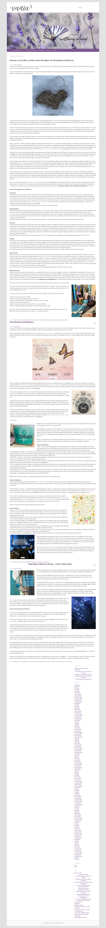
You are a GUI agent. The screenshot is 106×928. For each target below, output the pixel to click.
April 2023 (77, 741)
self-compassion (60, 320)
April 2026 (77, 691)
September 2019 (78, 804)
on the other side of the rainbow (50, 547)
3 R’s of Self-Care (78, 902)
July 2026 (77, 686)
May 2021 (77, 773)
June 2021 (77, 772)
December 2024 (78, 714)
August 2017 (77, 839)
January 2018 (78, 832)
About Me (49, 50)
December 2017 (78, 833)
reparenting (52, 320)
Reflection (29, 562)
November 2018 (78, 819)
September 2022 (78, 752)
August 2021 (77, 769)
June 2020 (77, 790)
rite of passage (39, 562)
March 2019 (77, 813)
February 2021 (78, 778)
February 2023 (78, 744)
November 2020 (78, 783)
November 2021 (78, 764)
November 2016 (78, 853)
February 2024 (78, 729)
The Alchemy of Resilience (22, 322)
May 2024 (77, 725)
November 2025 (78, 699)
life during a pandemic (54, 385)
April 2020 (77, 793)
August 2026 (77, 685)
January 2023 (78, 746)
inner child (39, 320)
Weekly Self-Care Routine (81, 917)
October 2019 (78, 802)
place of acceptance (49, 333)
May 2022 (77, 757)
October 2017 (78, 836)
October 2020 (78, 784)
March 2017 (77, 847)
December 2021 (78, 763)
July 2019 (77, 807)
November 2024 (78, 715)
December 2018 (78, 818)
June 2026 (77, 688)
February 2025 (78, 711)
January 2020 (78, 798)
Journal (54, 50)
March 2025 (77, 709)
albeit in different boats (42, 482)
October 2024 (78, 717)
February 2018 (78, 830)
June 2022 (77, 755)
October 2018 (78, 821)
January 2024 (78, 731)
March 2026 (77, 692)
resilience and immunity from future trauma (57, 414)
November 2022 (78, 749)
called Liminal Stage (25, 385)
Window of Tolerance (46, 256)
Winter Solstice (61, 661)
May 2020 (77, 792)
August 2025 (77, 703)
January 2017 (78, 850)
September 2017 (78, 838)
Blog (15, 320)
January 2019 (78, 816)
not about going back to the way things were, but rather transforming (40, 499)
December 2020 (78, 781)
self (56, 320)
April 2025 (77, 708)
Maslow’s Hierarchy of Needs (35, 182)
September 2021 (78, 767)
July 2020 (77, 789)
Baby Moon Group (79, 905)
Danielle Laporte (65, 497)
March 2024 (77, 728)
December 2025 (78, 697)
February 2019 (78, 815)
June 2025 (77, 706)
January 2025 (78, 712)
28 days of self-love (24, 320)
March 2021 (77, 776)
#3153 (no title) (78, 873)
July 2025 (77, 705)
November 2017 (78, 835)
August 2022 (77, 754)
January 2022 (78, 761)
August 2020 (77, 787)
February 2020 (78, 796)
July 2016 (77, 857)
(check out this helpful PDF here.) (53, 149)
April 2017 (77, 845)
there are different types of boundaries (37, 201)
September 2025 (78, 702)
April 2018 (77, 827)
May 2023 (77, 740)
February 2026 (78, 694)
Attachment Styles (86, 261)
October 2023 (78, 735)
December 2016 (78, 851)
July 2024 (77, 721)
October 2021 (78, 766)
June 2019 (77, 809)
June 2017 (77, 842)
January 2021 (78, 780)
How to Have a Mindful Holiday (82, 912)
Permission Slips (14, 214)
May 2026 (77, 689)
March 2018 (77, 828)
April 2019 (77, 812)
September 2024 (78, 718)
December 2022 (78, 747)
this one (12, 621)
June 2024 (77, 723)
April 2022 (77, 758)
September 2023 (78, 737)
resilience (33, 562)
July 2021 (77, 770)
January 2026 (78, 696)
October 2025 (78, 700)
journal (33, 661)
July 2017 (77, 841)
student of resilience (88, 439)
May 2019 (77, 810)
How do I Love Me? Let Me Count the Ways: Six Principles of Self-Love (42, 60)
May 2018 (77, 825)
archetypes (24, 661)
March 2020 (77, 795)
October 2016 (78, 854)
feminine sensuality (32, 320)
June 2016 (77, 859)
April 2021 (77, 775)
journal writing (46, 320)
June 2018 (77, 824)
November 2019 (78, 801)
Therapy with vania (18, 50)
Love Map (51, 260)
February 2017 (78, 848)
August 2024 (77, 720)
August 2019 (77, 806)
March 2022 (77, 760)
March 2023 (77, 743)
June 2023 (77, 738)
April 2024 (77, 726)
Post (17, 661)
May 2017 (77, 844)
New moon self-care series (48, 661)
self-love (66, 320)
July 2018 (77, 822)
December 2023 (78, 732)
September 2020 (78, 786)
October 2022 (78, 750)
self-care (56, 661)
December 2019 (78, 799)
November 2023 (78, 734)
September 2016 (78, 856)
